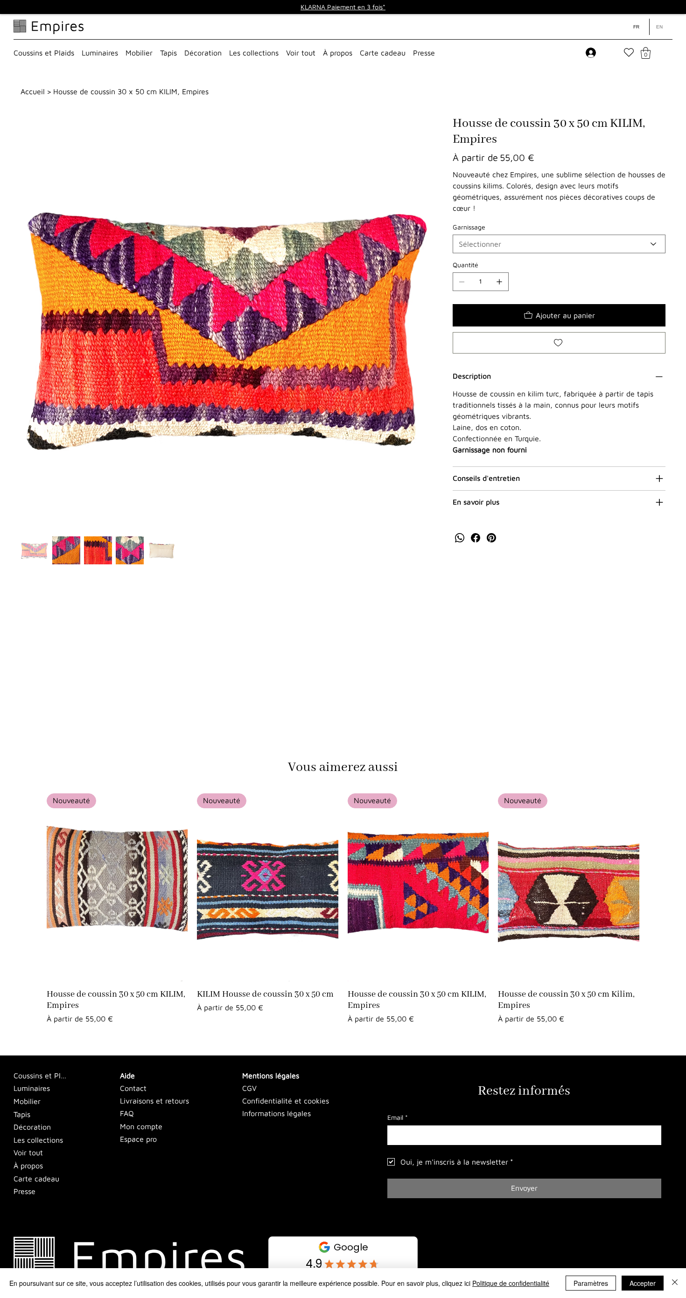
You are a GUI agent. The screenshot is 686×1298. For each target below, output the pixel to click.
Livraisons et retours (154, 1101)
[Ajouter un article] (499, 281)
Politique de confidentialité (510, 1283)
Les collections (38, 1140)
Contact (133, 1088)
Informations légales (276, 1113)
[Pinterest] (491, 538)
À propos (28, 1165)
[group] (343, 909)
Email (397, 1117)
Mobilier (27, 1101)
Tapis (22, 1114)
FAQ (127, 1113)
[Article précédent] (33, 887)
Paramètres (591, 1283)
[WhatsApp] (460, 538)
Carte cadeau (36, 1178)
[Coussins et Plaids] (80, 1076)
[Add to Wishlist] (559, 343)
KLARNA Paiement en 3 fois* (343, 7)
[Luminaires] (80, 1088)
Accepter (643, 1283)
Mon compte (141, 1126)
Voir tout (28, 1152)
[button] (44, 53)
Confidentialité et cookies (285, 1101)
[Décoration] (80, 1127)
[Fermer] (674, 1283)
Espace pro (138, 1139)
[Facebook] (476, 538)
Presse (24, 1191)
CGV (249, 1088)
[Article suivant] (652, 887)
